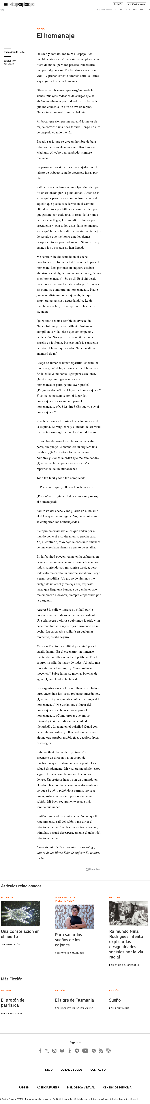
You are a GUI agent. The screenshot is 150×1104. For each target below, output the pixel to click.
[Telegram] (76, 1051)
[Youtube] (85, 1051)
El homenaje (56, 36)
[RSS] (100, 1051)
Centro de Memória (117, 1087)
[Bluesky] (61, 1051)
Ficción (42, 29)
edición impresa (136, 4)
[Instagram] (54, 1051)
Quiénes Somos (72, 1070)
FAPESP (24, 1087)
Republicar (95, 869)
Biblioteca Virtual (81, 1087)
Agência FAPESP (48, 1087)
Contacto (98, 1070)
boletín (118, 4)
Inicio (48, 1070)
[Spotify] (93, 1051)
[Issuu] (107, 1051)
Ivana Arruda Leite (14, 52)
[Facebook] (41, 1051)
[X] (47, 1051)
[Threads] (69, 1051)
